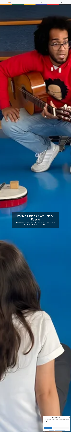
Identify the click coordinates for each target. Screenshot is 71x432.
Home (18, 2)
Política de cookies (51, 430)
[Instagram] (64, 2)
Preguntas (42, 2)
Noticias (50, 2)
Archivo (46, 2)
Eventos (29, 2)
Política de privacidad (58, 430)
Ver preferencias (65, 427)
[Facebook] (62, 2)
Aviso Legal (63, 430)
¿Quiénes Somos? (23, 2)
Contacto (54, 2)
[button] (68, 417)
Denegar (56, 427)
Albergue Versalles (35, 2)
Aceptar (48, 427)
